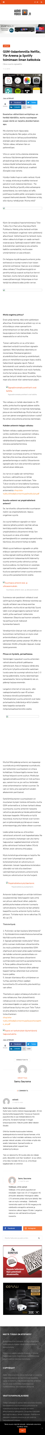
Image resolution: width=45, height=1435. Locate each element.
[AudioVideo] (22, 12)
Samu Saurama (22, 1081)
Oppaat (6, 46)
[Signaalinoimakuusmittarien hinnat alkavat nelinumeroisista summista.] (22, 389)
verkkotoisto (22, 1060)
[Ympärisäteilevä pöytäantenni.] (22, 883)
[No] (42, 1428)
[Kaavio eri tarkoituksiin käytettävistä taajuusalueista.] (22, 1034)
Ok (22, 1430)
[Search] (41, 2)
